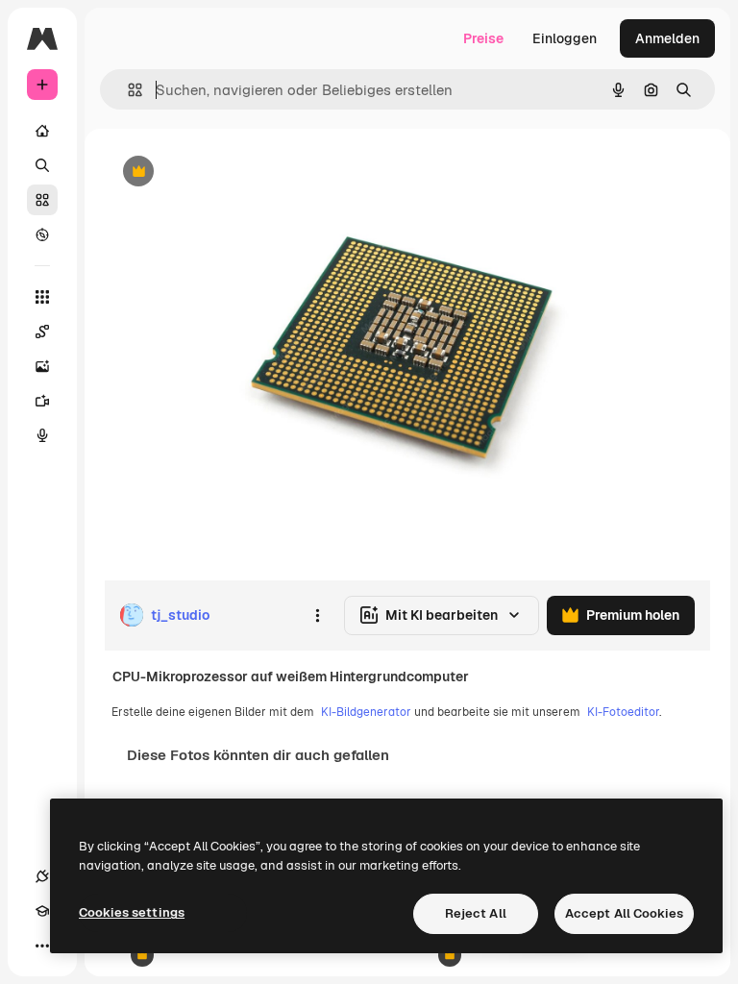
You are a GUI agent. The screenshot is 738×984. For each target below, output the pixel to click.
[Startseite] (42, 130)
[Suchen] (42, 165)
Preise (483, 38)
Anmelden (667, 38)
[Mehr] (42, 945)
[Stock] (42, 199)
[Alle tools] (42, 297)
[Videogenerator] (42, 400)
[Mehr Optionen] (317, 615)
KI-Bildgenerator (366, 712)
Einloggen (564, 38)
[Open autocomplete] (127, 90)
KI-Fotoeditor (623, 712)
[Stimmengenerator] (42, 435)
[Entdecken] (42, 234)
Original (227, 172)
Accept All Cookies (624, 913)
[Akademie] (42, 911)
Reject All (475, 913)
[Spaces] (42, 331)
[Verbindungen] (42, 876)
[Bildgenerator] (42, 366)
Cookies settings (131, 912)
